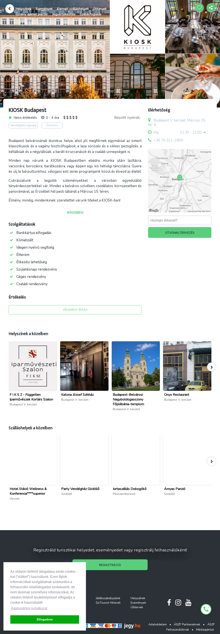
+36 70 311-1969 (168, 140)
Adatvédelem (157, 624)
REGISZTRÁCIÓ (110, 565)
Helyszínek (23, 9)
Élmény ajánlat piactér (31, 14)
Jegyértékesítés (63, 14)
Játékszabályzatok (108, 598)
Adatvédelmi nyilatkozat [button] (29, 608)
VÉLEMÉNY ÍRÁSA (75, 310)
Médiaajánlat (205, 630)
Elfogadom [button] (45, 619)
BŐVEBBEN (75, 212)
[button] (211, 367)
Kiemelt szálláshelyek (73, 9)
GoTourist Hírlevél (108, 603)
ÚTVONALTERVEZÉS (179, 232)
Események (44, 9)
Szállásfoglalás (90, 14)
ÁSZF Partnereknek (187, 624)
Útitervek (100, 9)
